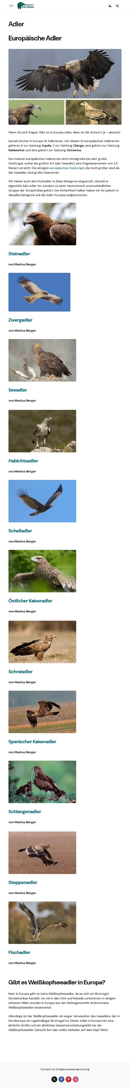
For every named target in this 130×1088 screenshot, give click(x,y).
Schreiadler (20, 671)
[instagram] (76, 1079)
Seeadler (17, 390)
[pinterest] (68, 1079)
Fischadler (19, 952)
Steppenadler (22, 882)
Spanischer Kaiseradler (32, 741)
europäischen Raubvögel (67, 168)
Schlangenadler (24, 811)
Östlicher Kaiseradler (30, 601)
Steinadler (19, 254)
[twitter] (54, 1079)
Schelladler (20, 531)
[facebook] (61, 1079)
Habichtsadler (23, 461)
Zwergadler (20, 320)
